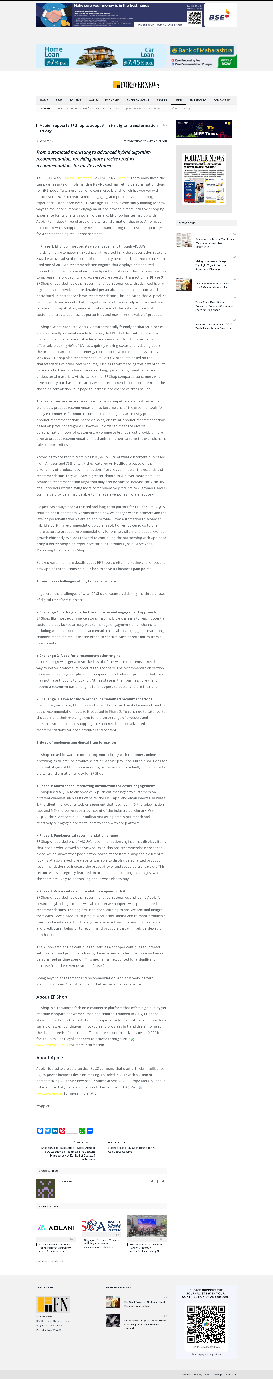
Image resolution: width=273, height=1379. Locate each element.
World (93, 100)
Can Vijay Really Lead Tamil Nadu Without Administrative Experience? (215, 242)
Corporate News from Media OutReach (145, 141)
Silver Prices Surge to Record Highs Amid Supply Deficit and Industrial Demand (145, 1324)
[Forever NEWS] (136, 84)
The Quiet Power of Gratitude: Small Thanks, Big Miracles (212, 285)
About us (186, 1374)
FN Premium (198, 100)
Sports (162, 100)
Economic (112, 100)
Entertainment (138, 100)
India (58, 100)
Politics (75, 100)
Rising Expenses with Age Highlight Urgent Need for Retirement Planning (210, 265)
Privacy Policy (201, 1374)
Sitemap (217, 1374)
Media (178, 100)
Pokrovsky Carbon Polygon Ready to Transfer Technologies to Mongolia (146, 1248)
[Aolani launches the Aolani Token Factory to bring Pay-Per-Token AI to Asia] (56, 1228)
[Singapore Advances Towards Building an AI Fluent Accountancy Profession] (101, 1225)
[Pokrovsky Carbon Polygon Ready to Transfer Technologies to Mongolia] (147, 1228)
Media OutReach (78, 178)
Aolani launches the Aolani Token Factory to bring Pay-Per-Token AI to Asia (55, 1248)
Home (44, 100)
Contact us (222, 100)
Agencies (44, 141)
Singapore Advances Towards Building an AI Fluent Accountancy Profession (102, 1243)
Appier (124, 178)
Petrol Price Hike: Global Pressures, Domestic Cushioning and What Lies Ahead (214, 306)
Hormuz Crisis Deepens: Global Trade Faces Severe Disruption (213, 326)
